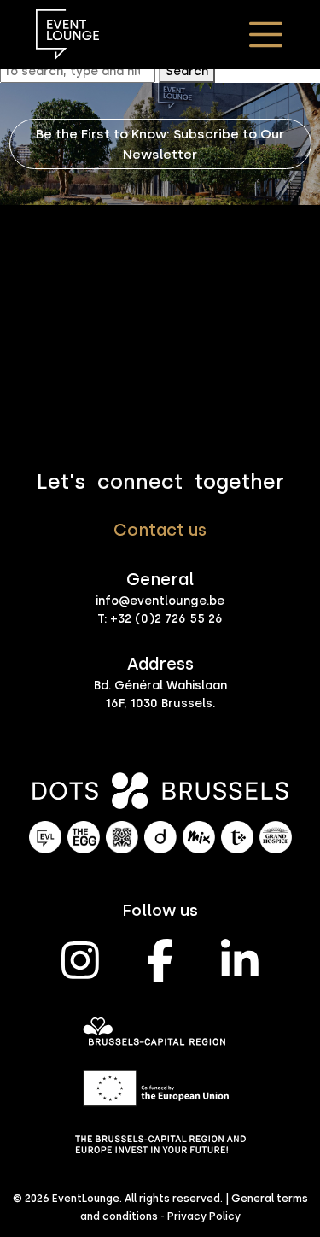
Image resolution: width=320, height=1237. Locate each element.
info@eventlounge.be (160, 601)
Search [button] (187, 71)
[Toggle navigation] (265, 34)
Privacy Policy (204, 1216)
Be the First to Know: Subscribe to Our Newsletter (160, 143)
